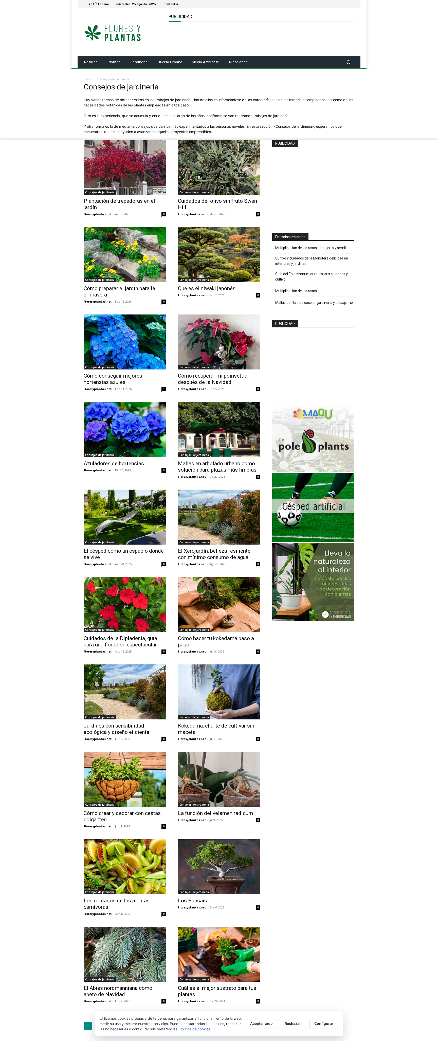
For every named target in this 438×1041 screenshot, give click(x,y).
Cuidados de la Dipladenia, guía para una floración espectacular (120, 641)
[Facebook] (345, 4)
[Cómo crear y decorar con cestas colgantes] (125, 779)
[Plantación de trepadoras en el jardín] (125, 167)
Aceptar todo (261, 1023)
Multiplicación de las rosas (296, 291)
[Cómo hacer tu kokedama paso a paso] (219, 604)
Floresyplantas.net (98, 214)
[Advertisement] (261, 38)
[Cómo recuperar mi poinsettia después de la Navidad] (219, 341)
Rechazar (293, 1023)
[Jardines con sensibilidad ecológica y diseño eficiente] (125, 691)
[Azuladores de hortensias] (125, 429)
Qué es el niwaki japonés (206, 288)
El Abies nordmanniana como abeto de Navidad (118, 991)
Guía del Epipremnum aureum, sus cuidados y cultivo (311, 276)
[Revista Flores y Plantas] (120, 32)
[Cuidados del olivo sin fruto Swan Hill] (219, 167)
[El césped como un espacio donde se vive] (125, 517)
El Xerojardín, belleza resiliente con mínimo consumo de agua (214, 554)
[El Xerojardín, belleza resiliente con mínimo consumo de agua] (219, 517)
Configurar (323, 1023)
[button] (348, 62)
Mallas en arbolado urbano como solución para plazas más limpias (217, 466)
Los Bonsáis (192, 901)
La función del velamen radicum (215, 813)
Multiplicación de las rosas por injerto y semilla (312, 248)
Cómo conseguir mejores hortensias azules (113, 379)
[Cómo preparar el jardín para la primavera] (125, 254)
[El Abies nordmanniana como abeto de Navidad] (125, 954)
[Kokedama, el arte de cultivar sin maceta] (219, 691)
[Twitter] (351, 4)
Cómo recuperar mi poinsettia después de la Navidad (212, 379)
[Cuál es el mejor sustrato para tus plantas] (219, 954)
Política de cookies (194, 1029)
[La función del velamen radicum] (219, 779)
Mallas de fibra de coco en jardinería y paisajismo (314, 303)
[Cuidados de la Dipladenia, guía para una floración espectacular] (125, 604)
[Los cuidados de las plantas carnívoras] (125, 866)
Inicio (87, 79)
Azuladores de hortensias (114, 463)
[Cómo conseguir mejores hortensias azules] (125, 341)
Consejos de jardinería (100, 192)
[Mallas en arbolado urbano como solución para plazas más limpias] (219, 429)
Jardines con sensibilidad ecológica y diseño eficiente (116, 729)
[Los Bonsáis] (219, 866)
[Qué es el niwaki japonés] (219, 254)
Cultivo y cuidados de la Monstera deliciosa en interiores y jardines (311, 261)
